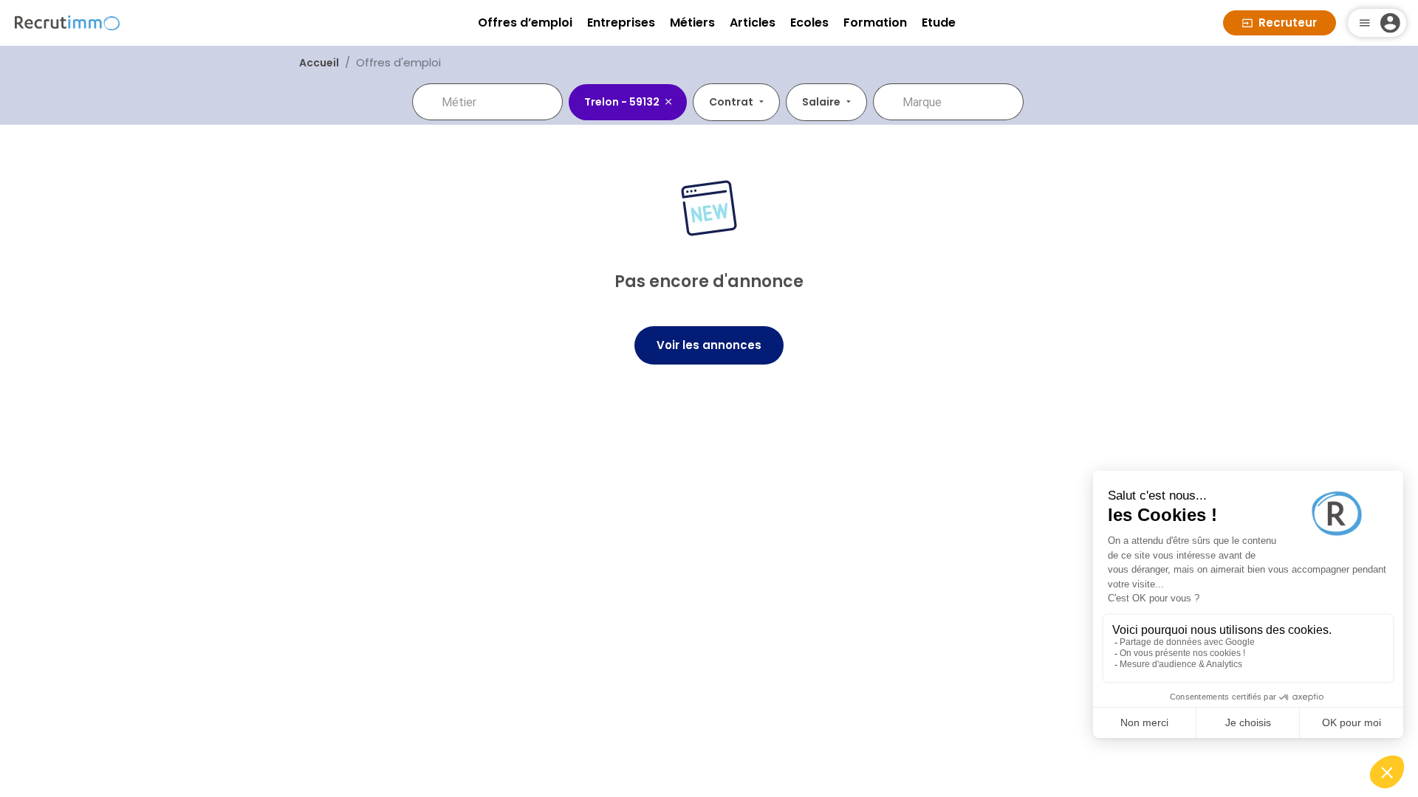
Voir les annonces (709, 345)
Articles (752, 22)
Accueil (319, 62)
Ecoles (809, 22)
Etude (939, 22)
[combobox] (498, 101)
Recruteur (1287, 22)
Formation (875, 22)
